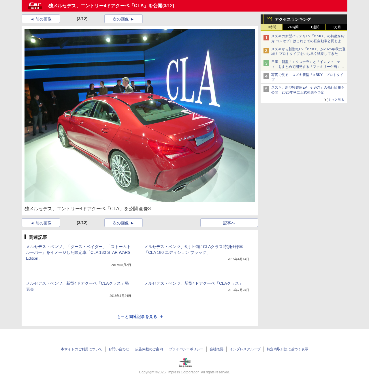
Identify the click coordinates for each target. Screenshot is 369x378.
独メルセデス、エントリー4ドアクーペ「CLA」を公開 (105, 5)
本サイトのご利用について (81, 349)
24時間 (293, 27)
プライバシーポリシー (186, 349)
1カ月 (336, 27)
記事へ (229, 223)
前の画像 (43, 19)
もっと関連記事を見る (137, 316)
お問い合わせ (118, 349)
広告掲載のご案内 (149, 349)
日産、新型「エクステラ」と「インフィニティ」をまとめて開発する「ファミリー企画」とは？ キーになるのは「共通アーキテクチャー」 (308, 67)
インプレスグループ (245, 349)
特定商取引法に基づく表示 (287, 349)
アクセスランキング (293, 19)
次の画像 (121, 19)
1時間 (271, 27)
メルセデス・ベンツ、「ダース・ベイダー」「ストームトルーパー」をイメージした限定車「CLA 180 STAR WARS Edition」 (78, 252)
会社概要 (216, 349)
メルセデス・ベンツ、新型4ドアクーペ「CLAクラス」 (193, 283)
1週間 (314, 27)
